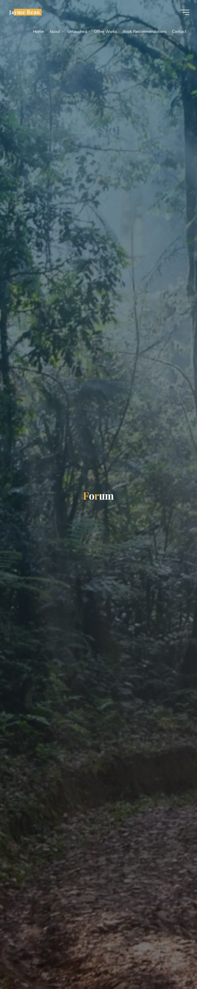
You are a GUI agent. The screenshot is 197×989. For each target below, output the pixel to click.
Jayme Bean (24, 12)
